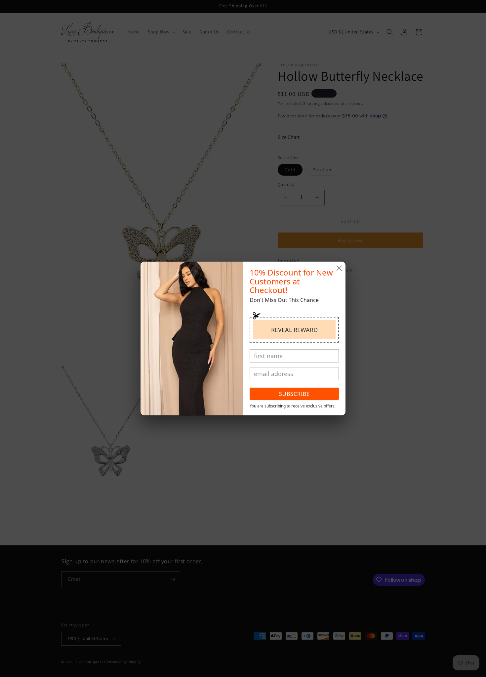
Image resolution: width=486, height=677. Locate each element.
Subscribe (294, 394)
